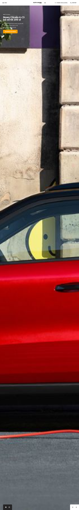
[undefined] (72, 507)
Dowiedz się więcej (10, 34)
